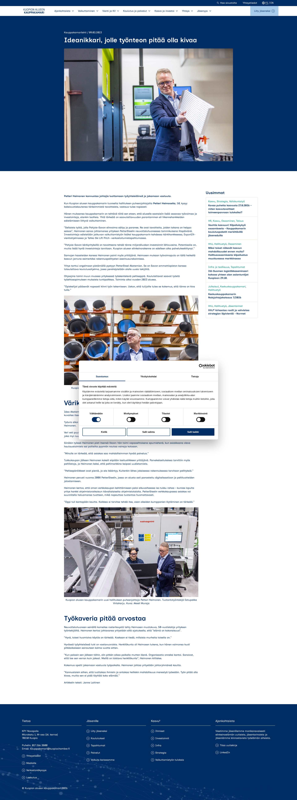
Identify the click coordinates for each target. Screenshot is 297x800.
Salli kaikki (193, 432)
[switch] (131, 419)
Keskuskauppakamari (232, 286)
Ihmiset (159, 731)
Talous (239, 221)
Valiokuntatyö (237, 201)
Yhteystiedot (250, 2)
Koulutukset (98, 738)
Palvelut (95, 752)
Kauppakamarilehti (75, 32)
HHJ (210, 243)
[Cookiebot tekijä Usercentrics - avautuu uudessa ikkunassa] (201, 366)
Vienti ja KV (109, 10)
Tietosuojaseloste (247, 788)
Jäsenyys (202, 10)
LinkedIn (225, 752)
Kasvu (211, 201)
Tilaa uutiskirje (228, 745)
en (271, 2)
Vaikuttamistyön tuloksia (169, 759)
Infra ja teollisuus (218, 267)
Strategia (222, 201)
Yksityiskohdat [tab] (148, 376)
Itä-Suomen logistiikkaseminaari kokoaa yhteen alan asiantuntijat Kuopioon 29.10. (228, 275)
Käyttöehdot (268, 788)
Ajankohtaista (62, 10)
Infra (158, 745)
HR (209, 221)
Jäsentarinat (235, 306)
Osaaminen (228, 221)
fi (266, 2)
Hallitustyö (220, 243)
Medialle (31, 763)
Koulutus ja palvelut (135, 10)
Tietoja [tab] (195, 376)
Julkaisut (213, 286)
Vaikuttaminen (86, 10)
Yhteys (185, 10)
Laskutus (31, 777)
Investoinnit (162, 738)
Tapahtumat (238, 267)
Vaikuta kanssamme (102, 759)
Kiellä (104, 432)
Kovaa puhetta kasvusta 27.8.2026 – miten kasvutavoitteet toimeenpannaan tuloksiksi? (229, 209)
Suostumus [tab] (102, 376)
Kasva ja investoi (164, 10)
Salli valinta (148, 432)
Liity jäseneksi (262, 10)
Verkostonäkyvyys (36, 770)
